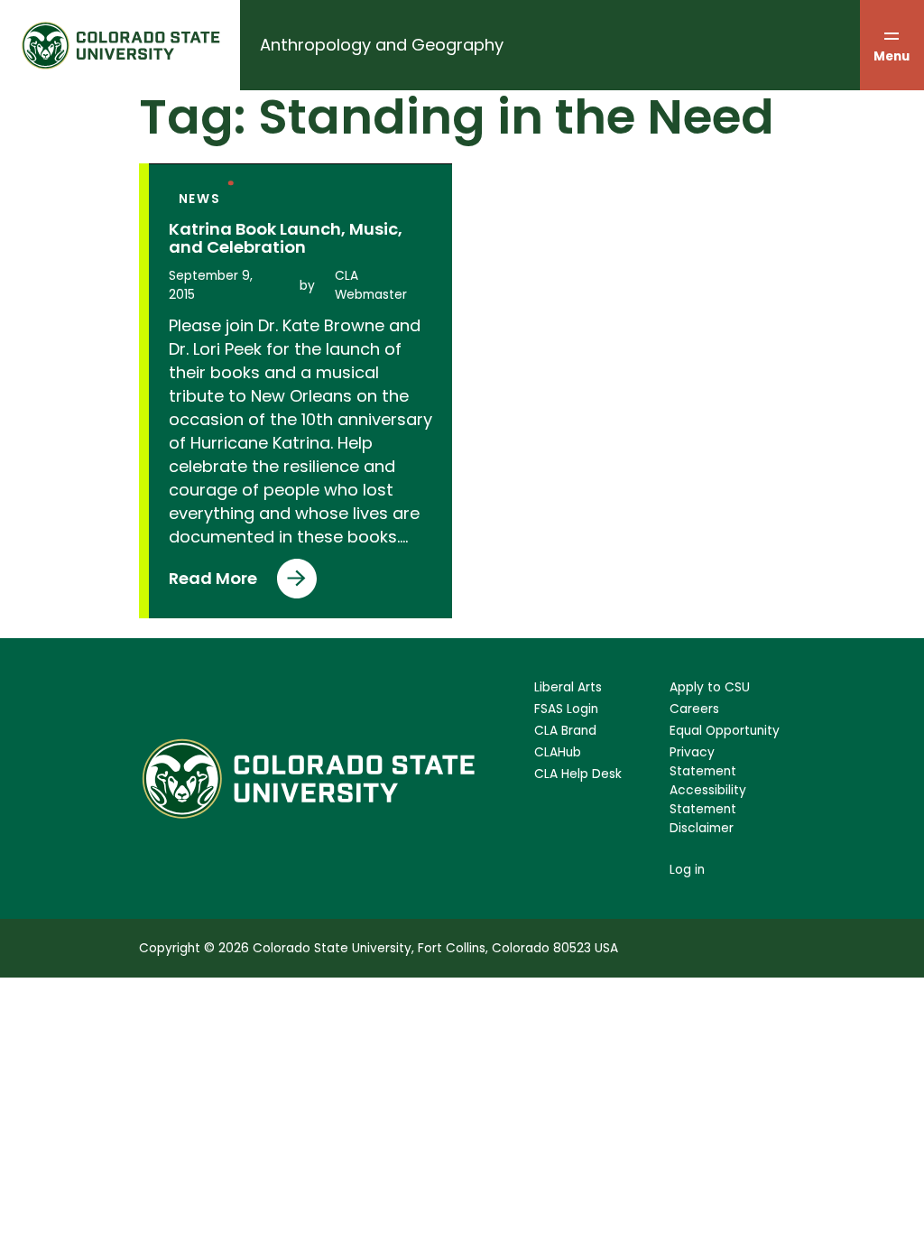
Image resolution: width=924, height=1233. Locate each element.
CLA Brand (565, 730)
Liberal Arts (568, 687)
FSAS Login (566, 709)
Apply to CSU (710, 687)
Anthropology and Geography (382, 44)
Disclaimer (702, 828)
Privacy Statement (703, 762)
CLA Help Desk (578, 774)
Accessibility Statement (708, 800)
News (200, 199)
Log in (687, 869)
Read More (218, 582)
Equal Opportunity (725, 730)
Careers (694, 709)
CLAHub (557, 752)
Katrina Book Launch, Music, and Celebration (285, 238)
